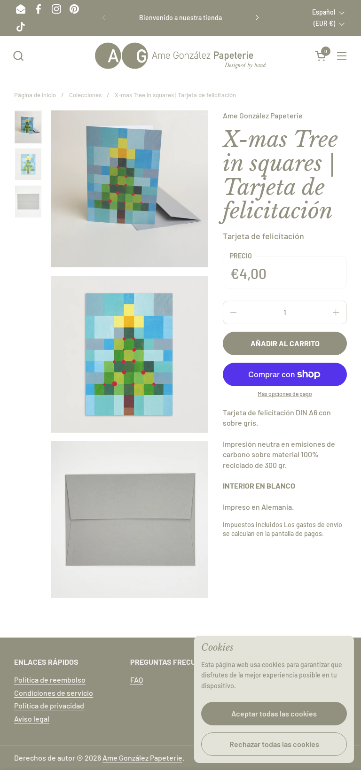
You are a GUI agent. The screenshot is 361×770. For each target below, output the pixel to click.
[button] (18, 56)
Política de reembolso (50, 679)
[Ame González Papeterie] (180, 55)
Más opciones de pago (285, 393)
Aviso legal (31, 718)
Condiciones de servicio (53, 692)
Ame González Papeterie (263, 115)
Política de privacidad (49, 705)
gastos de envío (319, 525)
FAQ (136, 679)
